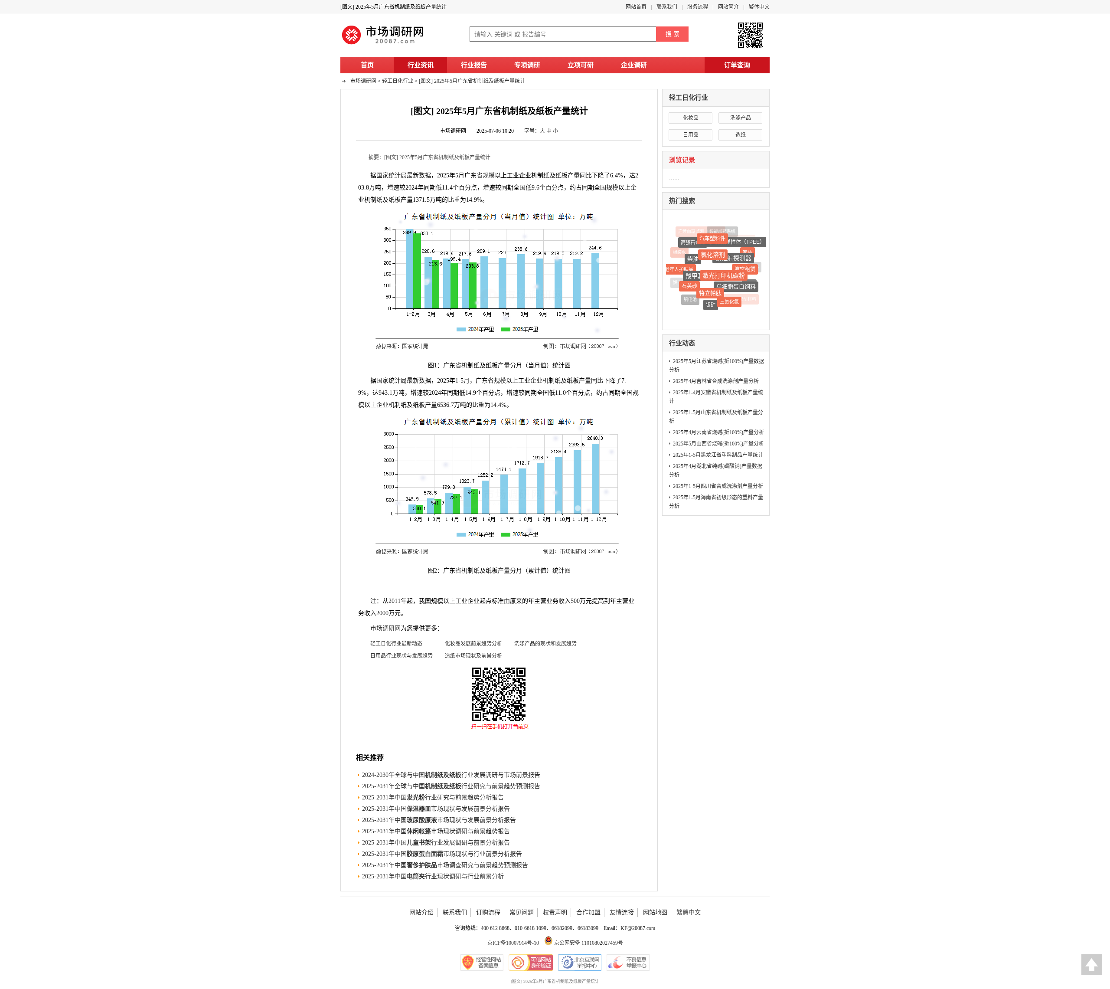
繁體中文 (688, 912)
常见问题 (521, 912)
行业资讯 (421, 65)
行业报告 (474, 65)
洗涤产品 (740, 118)
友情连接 (622, 912)
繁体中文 (759, 7)
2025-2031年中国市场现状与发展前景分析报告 (436, 809)
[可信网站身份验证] (531, 962)
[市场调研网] (383, 44)
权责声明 (555, 912)
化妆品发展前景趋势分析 (473, 644)
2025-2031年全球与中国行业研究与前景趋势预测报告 (451, 786)
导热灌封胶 (724, 308)
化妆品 (691, 118)
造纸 (740, 135)
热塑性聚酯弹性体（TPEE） (729, 239)
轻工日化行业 (688, 97)
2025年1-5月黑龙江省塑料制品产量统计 (718, 455)
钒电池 (691, 298)
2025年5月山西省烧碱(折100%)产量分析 (718, 444)
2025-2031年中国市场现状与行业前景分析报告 (442, 854)
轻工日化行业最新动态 (396, 644)
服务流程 (697, 7)
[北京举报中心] (579, 962)
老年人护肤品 (679, 267)
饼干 (677, 282)
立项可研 (581, 65)
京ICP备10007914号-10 (513, 943)
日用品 (691, 135)
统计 (394, 175)
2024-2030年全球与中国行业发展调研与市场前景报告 (451, 775)
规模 (489, 175)
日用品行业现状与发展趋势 (401, 656)
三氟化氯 (730, 299)
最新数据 (419, 380)
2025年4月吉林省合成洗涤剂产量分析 (716, 381)
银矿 (711, 302)
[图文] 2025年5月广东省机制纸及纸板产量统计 (472, 81)
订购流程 (488, 912)
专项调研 (527, 65)
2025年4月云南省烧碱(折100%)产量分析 (718, 432)
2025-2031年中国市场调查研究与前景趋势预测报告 (445, 865)
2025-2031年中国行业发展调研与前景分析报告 (436, 842)
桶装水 (679, 251)
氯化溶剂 (712, 250)
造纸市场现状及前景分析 (473, 656)
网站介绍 (421, 912)
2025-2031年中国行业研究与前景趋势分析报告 (433, 797)
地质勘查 (704, 308)
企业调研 (634, 65)
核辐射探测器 (732, 254)
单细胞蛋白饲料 (736, 283)
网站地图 (655, 912)
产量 (504, 570)
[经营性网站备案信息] (481, 962)
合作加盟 (588, 912)
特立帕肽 (710, 289)
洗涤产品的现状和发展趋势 (545, 644)
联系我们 (666, 7)
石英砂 (689, 284)
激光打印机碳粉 (725, 271)
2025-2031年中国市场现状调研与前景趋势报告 (436, 831)
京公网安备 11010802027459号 (588, 943)
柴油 (692, 255)
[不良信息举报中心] (628, 962)
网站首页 (636, 7)
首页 (367, 65)
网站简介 (728, 7)
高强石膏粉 (693, 240)
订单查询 (737, 65)
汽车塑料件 (711, 236)
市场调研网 (363, 81)
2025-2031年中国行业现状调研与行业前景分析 (433, 876)
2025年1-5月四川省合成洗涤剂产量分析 (718, 486)
